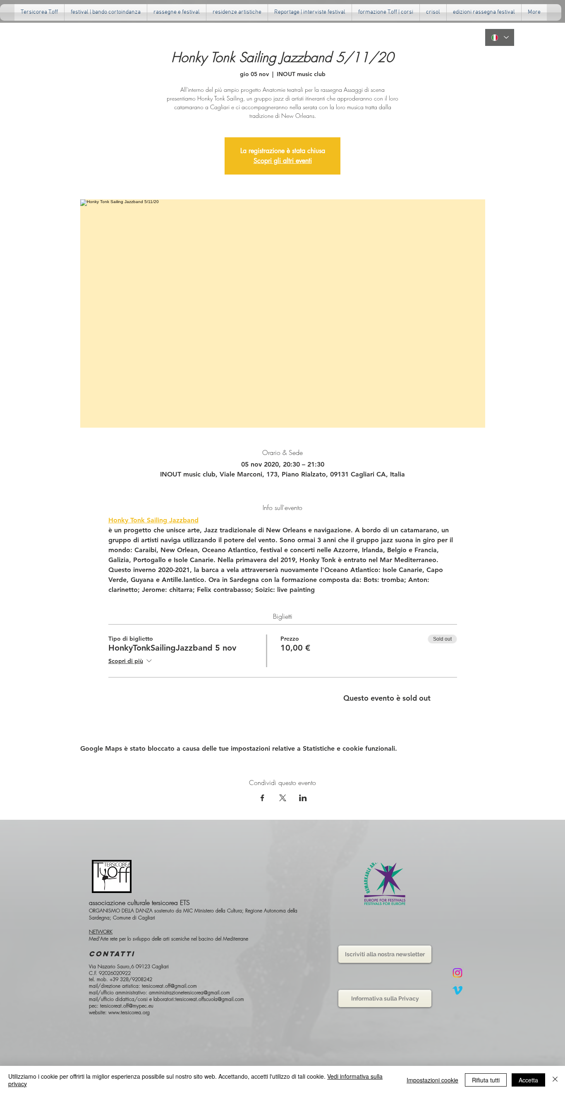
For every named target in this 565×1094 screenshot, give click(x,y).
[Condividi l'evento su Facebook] (262, 798)
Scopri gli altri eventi (283, 160)
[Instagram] (457, 973)
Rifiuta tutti (486, 1080)
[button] (176, 12)
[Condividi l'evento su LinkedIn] (303, 798)
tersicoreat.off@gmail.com (169, 985)
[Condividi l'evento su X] (283, 798)
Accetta (528, 1080)
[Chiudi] (555, 1079)
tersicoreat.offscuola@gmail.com (209, 999)
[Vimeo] (457, 990)
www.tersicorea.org (129, 1012)
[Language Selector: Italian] (499, 37)
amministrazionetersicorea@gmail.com (189, 992)
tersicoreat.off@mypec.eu (126, 1005)
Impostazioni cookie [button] (432, 1080)
